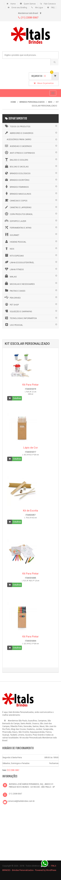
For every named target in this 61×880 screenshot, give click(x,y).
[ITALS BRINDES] (18, 699)
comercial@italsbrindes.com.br (21, 801)
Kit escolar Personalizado (31, 738)
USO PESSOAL (16, 325)
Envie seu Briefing (19, 7)
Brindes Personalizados (23, 870)
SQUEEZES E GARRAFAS (21, 311)
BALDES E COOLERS (19, 160)
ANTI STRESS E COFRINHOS (22, 153)
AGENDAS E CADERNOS (21, 146)
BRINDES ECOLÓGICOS (20, 173)
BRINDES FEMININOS (19, 187)
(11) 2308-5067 (29, 17)
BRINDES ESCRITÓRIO (19, 180)
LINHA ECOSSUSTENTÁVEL (22, 262)
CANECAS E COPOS (18, 200)
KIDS (12, 249)
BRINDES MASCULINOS (20, 194)
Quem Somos (30, 4)
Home (13, 4)
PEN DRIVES (15, 298)
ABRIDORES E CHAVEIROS (21, 133)
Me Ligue (39, 7)
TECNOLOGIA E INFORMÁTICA (23, 318)
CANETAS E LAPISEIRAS (20, 207)
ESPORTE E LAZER (18, 221)
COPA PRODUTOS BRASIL (21, 214)
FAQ (53, 7)
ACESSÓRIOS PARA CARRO (19, 139)
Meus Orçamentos (45, 83)
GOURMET (14, 235)
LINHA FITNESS (17, 269)
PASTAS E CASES (17, 291)
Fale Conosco (50, 4)
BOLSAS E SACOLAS (19, 166)
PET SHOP (14, 305)
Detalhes (17, 398)
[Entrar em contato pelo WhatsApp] (44, 863)
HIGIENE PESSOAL (18, 242)
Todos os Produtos (20, 126)
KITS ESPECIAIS (17, 256)
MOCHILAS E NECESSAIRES (22, 284)
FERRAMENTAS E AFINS (20, 228)
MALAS (13, 276)
